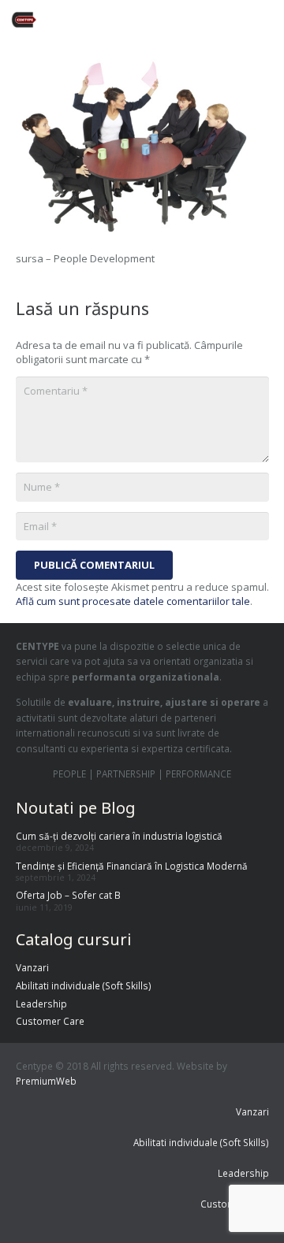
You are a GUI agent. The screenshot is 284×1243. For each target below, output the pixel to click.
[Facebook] (135, 20)
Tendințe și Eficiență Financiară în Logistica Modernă (132, 865)
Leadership (41, 1003)
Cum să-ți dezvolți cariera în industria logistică (119, 835)
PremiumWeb (46, 1080)
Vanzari (32, 967)
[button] (266, 20)
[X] (164, 20)
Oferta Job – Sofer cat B (68, 895)
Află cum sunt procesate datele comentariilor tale (133, 601)
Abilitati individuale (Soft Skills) (83, 985)
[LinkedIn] (221, 20)
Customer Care (50, 1021)
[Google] (192, 20)
